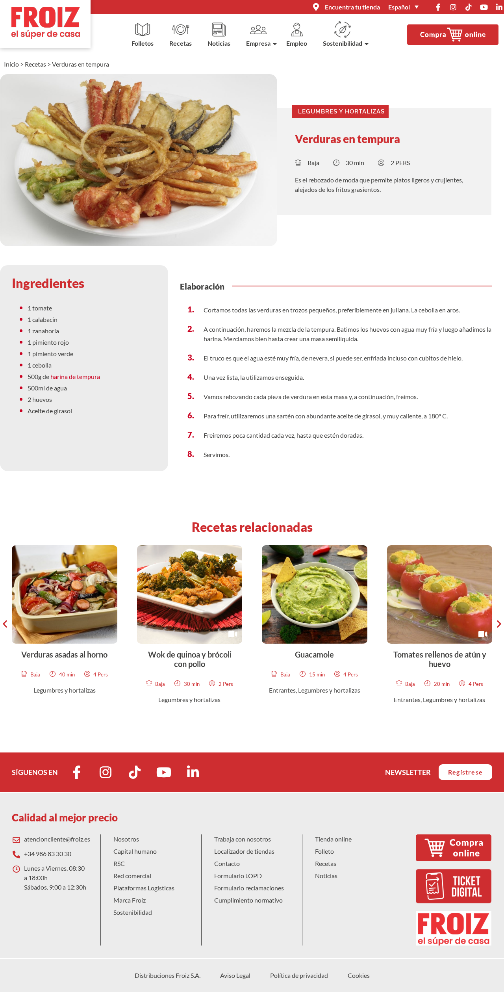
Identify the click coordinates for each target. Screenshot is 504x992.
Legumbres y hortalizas (341, 111)
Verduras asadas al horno (64, 654)
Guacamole (314, 654)
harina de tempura (75, 376)
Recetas (35, 64)
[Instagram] (453, 7)
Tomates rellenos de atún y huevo (439, 659)
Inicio (11, 64)
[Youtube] (483, 7)
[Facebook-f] (437, 7)
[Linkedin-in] (499, 7)
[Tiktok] (468, 7)
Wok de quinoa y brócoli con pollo (189, 659)
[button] (5, 623)
